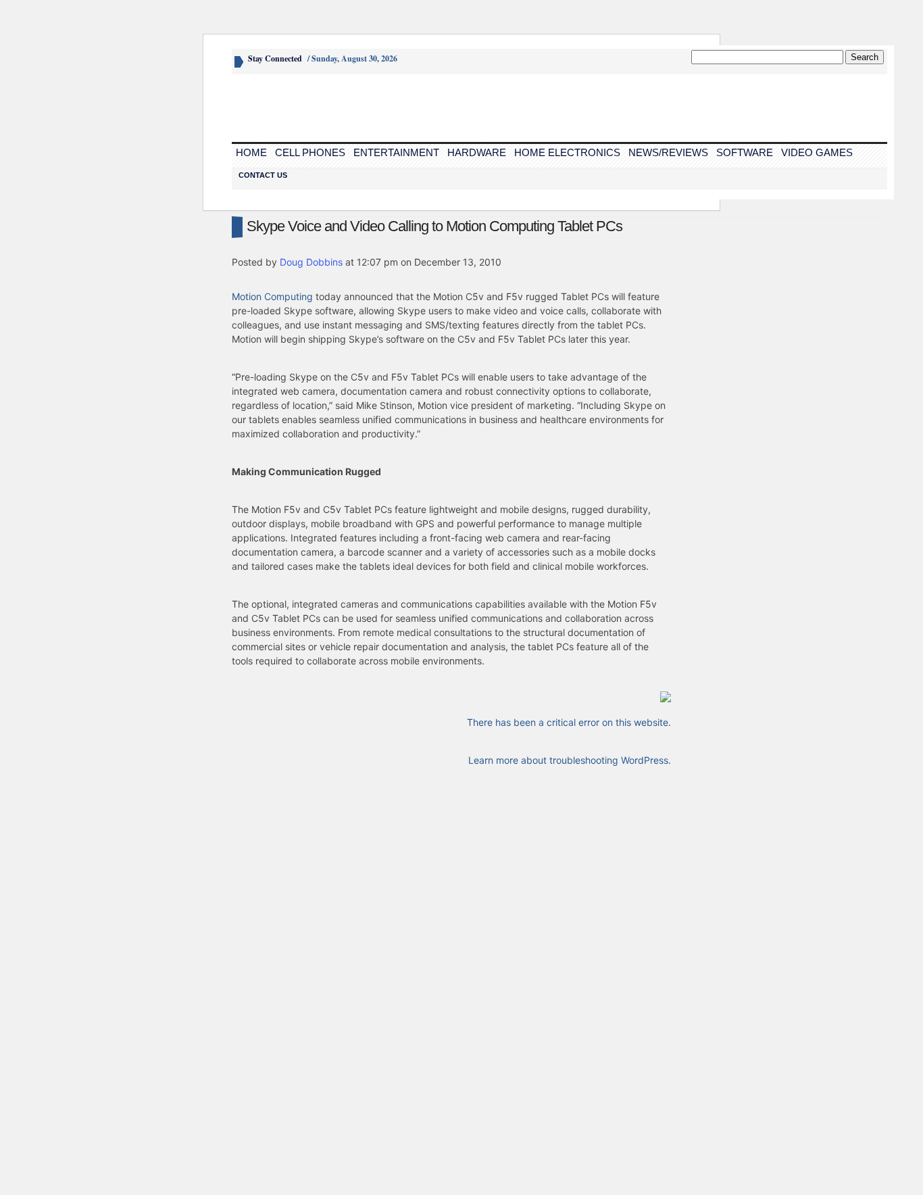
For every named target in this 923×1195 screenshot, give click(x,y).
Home (251, 152)
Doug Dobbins (311, 262)
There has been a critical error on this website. (569, 722)
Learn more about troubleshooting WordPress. (569, 760)
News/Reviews (668, 152)
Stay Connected (275, 58)
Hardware (476, 152)
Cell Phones (310, 152)
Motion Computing (272, 296)
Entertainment (396, 152)
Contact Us (263, 175)
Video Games (817, 152)
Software (744, 152)
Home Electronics (567, 152)
